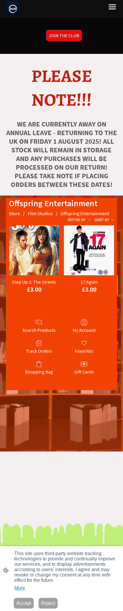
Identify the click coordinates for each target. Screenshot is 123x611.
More (19, 587)
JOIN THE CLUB (64, 35)
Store (14, 213)
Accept (23, 603)
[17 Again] (89, 250)
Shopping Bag (39, 372)
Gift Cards (84, 372)
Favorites (84, 351)
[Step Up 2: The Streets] (34, 250)
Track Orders (39, 351)
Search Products (39, 330)
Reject (48, 603)
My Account (84, 330)
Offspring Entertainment (85, 213)
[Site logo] (13, 9)
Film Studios (40, 213)
